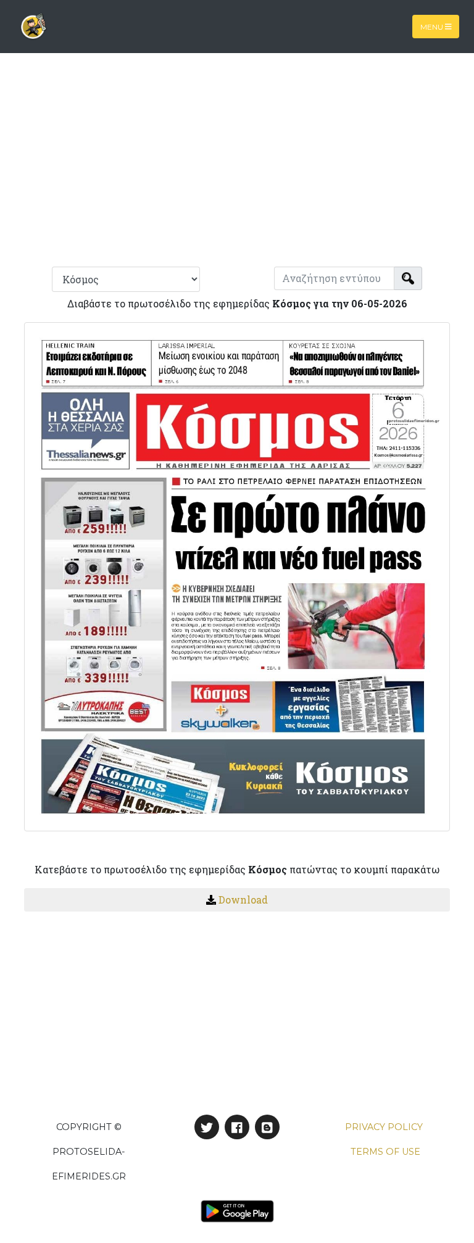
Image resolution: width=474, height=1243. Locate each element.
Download (243, 899)
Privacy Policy (384, 1127)
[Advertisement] (237, 165)
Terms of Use (385, 1151)
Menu (432, 26)
